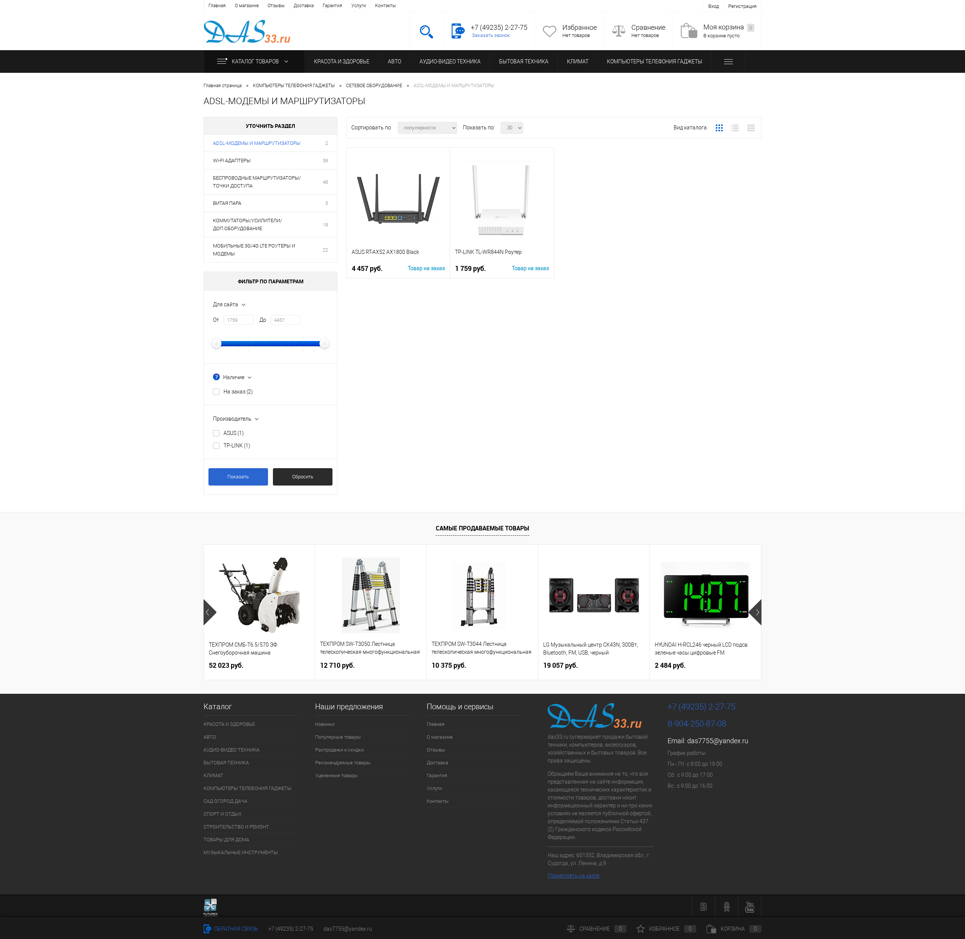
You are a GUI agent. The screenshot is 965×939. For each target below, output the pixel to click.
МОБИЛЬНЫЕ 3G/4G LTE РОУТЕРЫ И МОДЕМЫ (254, 250)
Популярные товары (338, 737)
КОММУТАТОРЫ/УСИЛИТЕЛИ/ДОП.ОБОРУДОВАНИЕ (247, 224)
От (216, 320)
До (262, 320)
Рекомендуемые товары (343, 762)
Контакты (385, 5)
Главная (217, 5)
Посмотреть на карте (573, 876)
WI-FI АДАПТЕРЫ (232, 160)
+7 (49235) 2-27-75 (290, 929)
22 (325, 250)
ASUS (234, 433)
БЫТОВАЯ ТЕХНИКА (523, 61)
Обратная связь (235, 929)
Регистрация (742, 6)
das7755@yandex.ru (717, 741)
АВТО (394, 61)
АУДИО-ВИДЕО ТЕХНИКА (450, 61)
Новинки (324, 724)
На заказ (238, 392)
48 (325, 182)
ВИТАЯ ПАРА (227, 203)
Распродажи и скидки (339, 750)
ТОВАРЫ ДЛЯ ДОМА (226, 839)
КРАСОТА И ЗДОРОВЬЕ (341, 61)
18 (325, 224)
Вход (713, 6)
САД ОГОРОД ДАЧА (225, 801)
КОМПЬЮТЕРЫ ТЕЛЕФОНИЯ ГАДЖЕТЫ (654, 61)
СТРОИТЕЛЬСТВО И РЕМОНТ (236, 827)
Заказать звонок (491, 35)
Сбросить (302, 476)
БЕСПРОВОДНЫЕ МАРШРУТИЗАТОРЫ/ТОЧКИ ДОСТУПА (257, 182)
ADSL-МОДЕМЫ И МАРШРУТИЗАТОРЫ (256, 143)
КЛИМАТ (577, 61)
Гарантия (332, 5)
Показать (238, 476)
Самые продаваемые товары (482, 528)
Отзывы (276, 5)
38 (325, 160)
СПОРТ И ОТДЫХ (223, 814)
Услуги (358, 5)
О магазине (247, 5)
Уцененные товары (336, 775)
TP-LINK (237, 446)
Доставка (304, 5)
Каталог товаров (256, 61)
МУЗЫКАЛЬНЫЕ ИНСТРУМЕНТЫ (241, 852)
